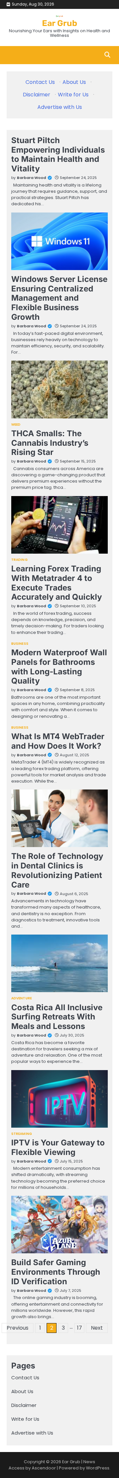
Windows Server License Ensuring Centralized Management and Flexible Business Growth (59, 298)
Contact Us (40, 82)
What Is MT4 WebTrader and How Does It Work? (57, 741)
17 (79, 1328)
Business (19, 643)
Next (97, 1328)
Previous (17, 1328)
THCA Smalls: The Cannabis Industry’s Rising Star (49, 443)
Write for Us (73, 94)
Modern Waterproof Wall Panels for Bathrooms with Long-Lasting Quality (59, 667)
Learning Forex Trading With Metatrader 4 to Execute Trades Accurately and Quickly (56, 583)
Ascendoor (44, 1468)
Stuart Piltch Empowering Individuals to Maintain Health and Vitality (58, 154)
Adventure (21, 998)
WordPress (97, 1468)
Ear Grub (59, 23)
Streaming (21, 1134)
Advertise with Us (59, 107)
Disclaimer (36, 94)
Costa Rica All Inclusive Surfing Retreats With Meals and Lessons (56, 1017)
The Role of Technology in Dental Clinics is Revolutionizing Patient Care (57, 870)
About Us (74, 82)
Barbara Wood (31, 177)
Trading (19, 560)
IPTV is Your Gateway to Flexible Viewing (58, 1147)
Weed (15, 424)
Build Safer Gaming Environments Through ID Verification (55, 1272)
